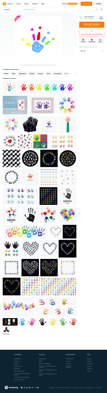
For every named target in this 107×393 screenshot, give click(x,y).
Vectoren (10, 4)
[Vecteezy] (4, 3)
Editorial (34, 4)
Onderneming (18, 366)
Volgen (101, 18)
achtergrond (57, 73)
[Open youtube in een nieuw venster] (38, 387)
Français (89, 368)
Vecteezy (16, 361)
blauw (67, 73)
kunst (48, 73)
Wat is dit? (94, 47)
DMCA (40, 361)
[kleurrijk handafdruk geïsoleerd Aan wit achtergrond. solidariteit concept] (19, 307)
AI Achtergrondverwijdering (22, 377)
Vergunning (42, 358)
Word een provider (68, 366)
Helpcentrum (69, 358)
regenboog (22, 73)
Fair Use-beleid (97, 387)
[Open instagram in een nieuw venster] (24, 387)
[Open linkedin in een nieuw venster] (27, 387)
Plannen (64, 3)
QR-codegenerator (19, 380)
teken (13, 73)
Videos (26, 4)
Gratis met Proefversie (91, 24)
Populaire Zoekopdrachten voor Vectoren (48, 366)
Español (89, 361)
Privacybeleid (89, 387)
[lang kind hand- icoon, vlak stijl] (67, 124)
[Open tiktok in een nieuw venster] (32, 387)
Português (90, 363)
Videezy (16, 363)
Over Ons (68, 363)
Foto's (18, 4)
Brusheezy (17, 358)
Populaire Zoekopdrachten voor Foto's (48, 370)
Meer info (83, 51)
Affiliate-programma (44, 363)
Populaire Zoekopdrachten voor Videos (48, 374)
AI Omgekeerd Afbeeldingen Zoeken (22, 374)
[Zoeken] (97, 9)
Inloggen (98, 3)
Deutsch (89, 366)
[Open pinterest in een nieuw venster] (29, 387)
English (89, 358)
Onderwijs (17, 368)
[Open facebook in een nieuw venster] (21, 387)
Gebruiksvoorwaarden (78, 387)
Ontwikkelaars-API (19, 371)
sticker (6, 73)
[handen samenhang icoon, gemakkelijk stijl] (30, 124)
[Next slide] (74, 74)
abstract (40, 73)
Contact (68, 361)
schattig (31, 73)
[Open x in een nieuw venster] (35, 387)
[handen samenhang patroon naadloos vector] (11, 158)
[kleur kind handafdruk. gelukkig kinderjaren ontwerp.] (10, 87)
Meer (42, 4)
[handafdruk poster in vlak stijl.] (40, 141)
